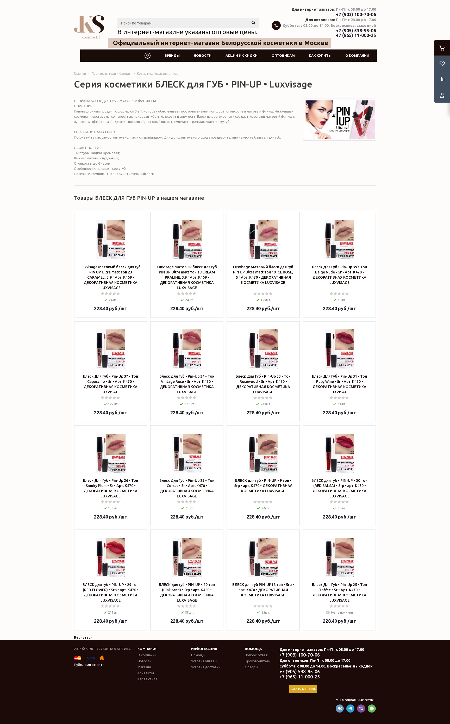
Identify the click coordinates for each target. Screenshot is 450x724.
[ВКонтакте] (340, 708)
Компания (148, 649)
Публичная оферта (89, 664)
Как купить (320, 55)
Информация (204, 649)
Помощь (253, 649)
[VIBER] (361, 708)
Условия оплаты (204, 661)
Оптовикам (283, 55)
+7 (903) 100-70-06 (356, 14)
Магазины (145, 667)
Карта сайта (147, 679)
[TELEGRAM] (350, 708)
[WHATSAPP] (372, 708)
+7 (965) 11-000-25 (356, 35)
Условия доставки (205, 667)
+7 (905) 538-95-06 (356, 30)
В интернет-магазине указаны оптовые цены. (187, 31)
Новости (202, 55)
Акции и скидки (242, 55)
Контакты (146, 673)
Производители (258, 661)
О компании (357, 55)
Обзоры (251, 667)
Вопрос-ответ (256, 655)
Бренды (172, 55)
